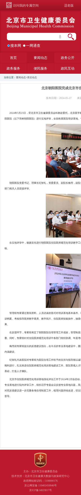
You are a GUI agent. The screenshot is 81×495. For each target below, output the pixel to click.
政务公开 (67, 58)
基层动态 (32, 77)
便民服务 (40, 68)
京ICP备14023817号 (40, 490)
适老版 (69, 5)
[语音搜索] (60, 37)
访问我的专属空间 (26, 5)
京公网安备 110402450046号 (40, 485)
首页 (13, 58)
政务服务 (13, 68)
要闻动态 (40, 58)
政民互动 (67, 68)
